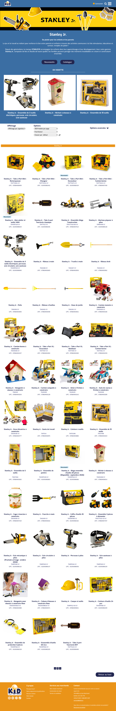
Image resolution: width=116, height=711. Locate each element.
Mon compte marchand (56, 688)
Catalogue (67, 62)
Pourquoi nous (30, 689)
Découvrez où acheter (79, 707)
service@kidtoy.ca (78, 700)
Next (114, 98)
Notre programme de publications (35, 691)
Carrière (28, 698)
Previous (2, 98)
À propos (29, 686)
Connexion (99, 4)
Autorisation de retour (56, 691)
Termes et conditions (55, 693)
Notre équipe (29, 696)
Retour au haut (104, 674)
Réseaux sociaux (30, 693)
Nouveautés (49, 62)
